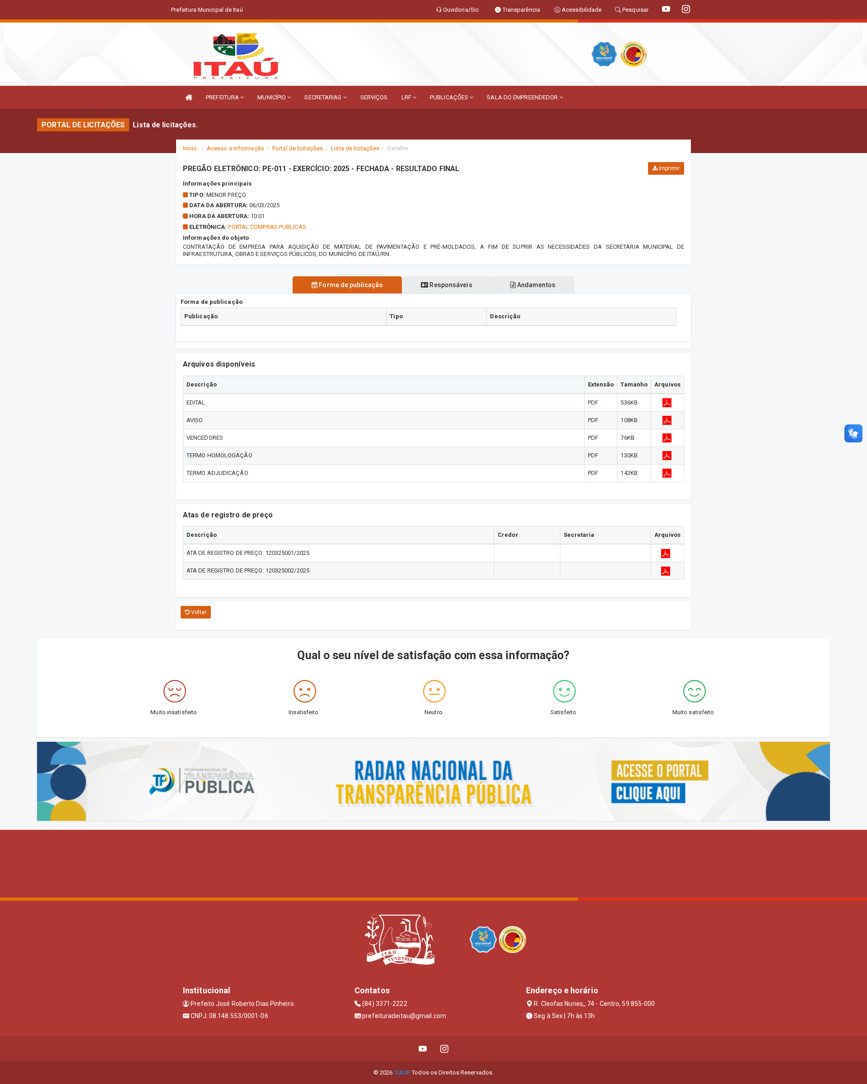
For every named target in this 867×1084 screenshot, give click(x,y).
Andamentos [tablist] (535, 284)
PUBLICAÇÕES (450, 97)
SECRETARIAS (323, 97)
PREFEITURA (223, 97)
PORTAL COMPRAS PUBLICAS (267, 226)
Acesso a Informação (235, 148)
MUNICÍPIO (272, 97)
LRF (407, 97)
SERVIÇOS (374, 97)
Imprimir (668, 168)
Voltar (198, 612)
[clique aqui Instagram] (444, 1049)
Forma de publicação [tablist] (350, 284)
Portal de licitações (297, 148)
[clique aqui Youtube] (423, 1049)
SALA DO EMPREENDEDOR (523, 97)
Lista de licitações (355, 148)
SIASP (402, 1072)
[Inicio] (189, 97)
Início (190, 148)
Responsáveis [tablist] (450, 284)
